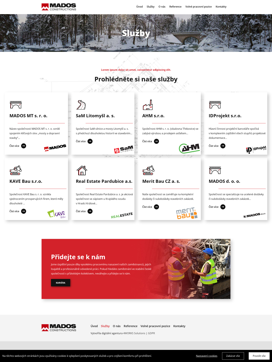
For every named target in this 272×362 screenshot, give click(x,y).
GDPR (151, 333)
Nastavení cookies (206, 356)
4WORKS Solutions (134, 333)
